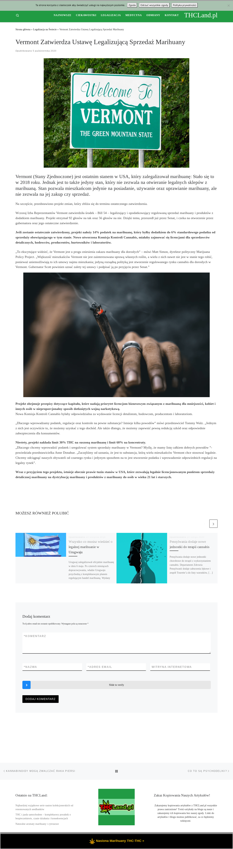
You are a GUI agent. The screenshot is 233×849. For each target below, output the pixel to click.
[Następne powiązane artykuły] (213, 524)
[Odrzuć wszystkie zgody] (228, 5)
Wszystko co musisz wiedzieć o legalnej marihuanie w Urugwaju (90, 547)
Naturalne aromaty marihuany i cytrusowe (37, 824)
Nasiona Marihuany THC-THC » (120, 841)
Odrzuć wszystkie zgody (154, 5)
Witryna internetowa (172, 666)
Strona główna (22, 29)
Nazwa (30, 666)
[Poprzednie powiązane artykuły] (204, 524)
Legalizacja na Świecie (45, 29)
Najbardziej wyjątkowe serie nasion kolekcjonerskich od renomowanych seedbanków (44, 807)
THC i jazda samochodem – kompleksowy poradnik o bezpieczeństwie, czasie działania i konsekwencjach (43, 816)
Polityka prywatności (184, 5)
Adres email (100, 666)
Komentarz (35, 636)
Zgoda (132, 5)
